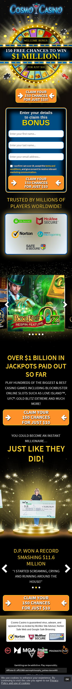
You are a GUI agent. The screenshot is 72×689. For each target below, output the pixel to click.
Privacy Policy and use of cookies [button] (29, 682)
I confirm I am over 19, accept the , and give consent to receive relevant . (33, 169)
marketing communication (23, 172)
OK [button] (67, 679)
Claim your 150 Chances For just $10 (36, 182)
